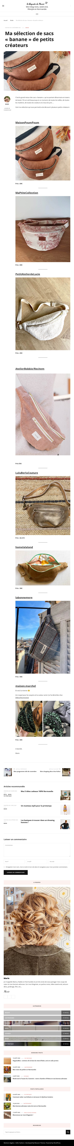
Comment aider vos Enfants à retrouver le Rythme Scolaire (33, 1097)
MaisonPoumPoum (27, 122)
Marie (7, 104)
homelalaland (24, 547)
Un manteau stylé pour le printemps (36, 806)
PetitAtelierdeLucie (27, 274)
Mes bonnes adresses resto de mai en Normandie (29, 1106)
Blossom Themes (39, 1143)
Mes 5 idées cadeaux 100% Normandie (37, 791)
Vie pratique (8, 796)
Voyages (26, 1076)
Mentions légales (9, 1143)
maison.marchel (25, 686)
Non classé (27, 1112)
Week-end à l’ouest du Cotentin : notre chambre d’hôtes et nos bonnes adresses (40, 1078)
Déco (5, 794)
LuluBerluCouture (26, 472)
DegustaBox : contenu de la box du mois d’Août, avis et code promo (35, 1061)
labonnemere (23, 597)
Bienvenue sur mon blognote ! (23, 1115)
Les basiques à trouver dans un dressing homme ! (38, 821)
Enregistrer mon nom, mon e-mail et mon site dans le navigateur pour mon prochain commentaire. (37, 867)
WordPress (57, 1143)
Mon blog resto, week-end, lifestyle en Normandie (37, 8)
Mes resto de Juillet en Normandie (24, 1069)
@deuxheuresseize (22, 698)
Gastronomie (28, 1067)
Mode (27, 27)
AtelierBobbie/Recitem (29, 368)
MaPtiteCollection (26, 192)
